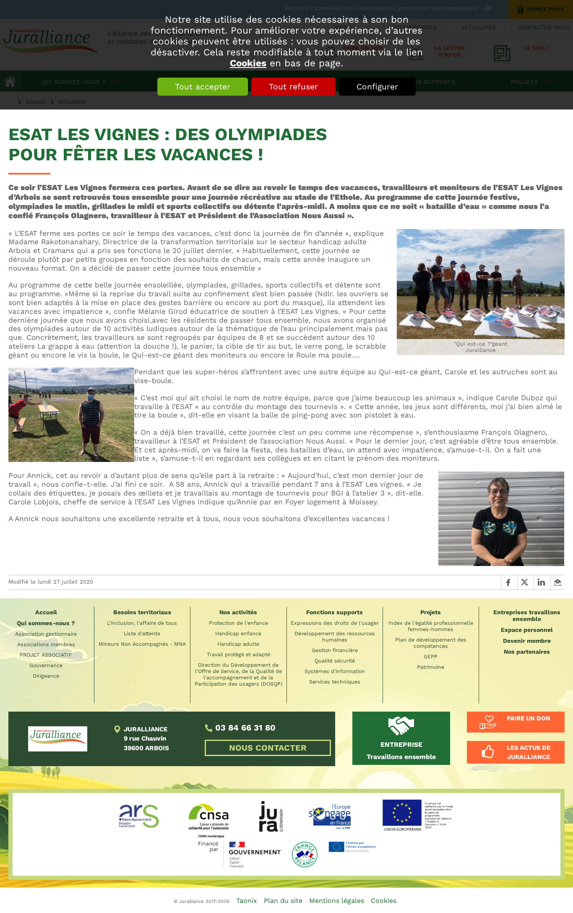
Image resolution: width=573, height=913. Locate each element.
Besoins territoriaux (142, 612)
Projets (430, 612)
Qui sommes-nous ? (46, 623)
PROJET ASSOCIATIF (46, 655)
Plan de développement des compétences (430, 642)
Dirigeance (46, 676)
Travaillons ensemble (401, 751)
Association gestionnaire (46, 634)
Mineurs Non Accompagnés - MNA (142, 644)
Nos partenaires (527, 651)
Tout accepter (202, 86)
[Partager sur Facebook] (509, 582)
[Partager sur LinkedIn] (542, 582)
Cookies (248, 62)
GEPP (431, 656)
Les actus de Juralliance (528, 752)
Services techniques (334, 681)
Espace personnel (527, 629)
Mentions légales (336, 901)
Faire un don (528, 718)
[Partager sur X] (525, 582)
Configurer (377, 86)
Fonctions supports (334, 612)
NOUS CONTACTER (268, 748)
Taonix (246, 901)
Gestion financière (335, 650)
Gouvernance (46, 665)
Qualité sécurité (335, 660)
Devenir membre (527, 640)
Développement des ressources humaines (334, 636)
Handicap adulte (238, 644)
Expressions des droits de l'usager (335, 623)
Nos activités (238, 612)
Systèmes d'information (335, 671)
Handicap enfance (238, 633)
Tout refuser (293, 86)
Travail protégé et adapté (238, 654)
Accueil (46, 612)
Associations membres (46, 644)
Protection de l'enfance (238, 623)
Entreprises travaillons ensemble (526, 615)
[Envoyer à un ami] (557, 582)
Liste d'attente (142, 633)
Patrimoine (430, 667)
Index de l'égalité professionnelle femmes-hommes (430, 626)
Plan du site (283, 901)
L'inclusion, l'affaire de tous (142, 623)
